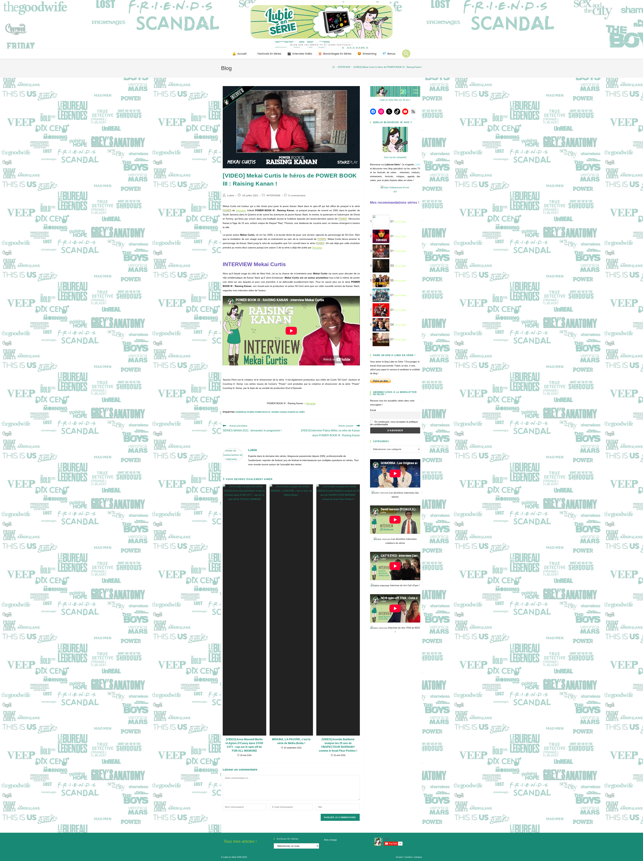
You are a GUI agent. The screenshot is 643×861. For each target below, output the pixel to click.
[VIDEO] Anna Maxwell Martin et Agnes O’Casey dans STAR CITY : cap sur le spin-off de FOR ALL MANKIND (244, 745)
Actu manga (330, 839)
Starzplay (293, 412)
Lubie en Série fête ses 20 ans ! (395, 100)
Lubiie (230, 195)
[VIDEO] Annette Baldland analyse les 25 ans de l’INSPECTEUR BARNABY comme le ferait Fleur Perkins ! (338, 745)
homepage (240, 412)
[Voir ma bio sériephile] (395, 157)
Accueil (399, 857)
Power (250, 412)
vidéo (302, 412)
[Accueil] (333, 67)
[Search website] (406, 53)
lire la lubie (400, 222)
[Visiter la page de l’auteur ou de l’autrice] (233, 454)
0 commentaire (297, 195)
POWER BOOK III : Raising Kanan (271, 412)
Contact (408, 857)
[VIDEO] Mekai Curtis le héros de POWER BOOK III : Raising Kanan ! (387, 67)
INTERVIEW (273, 195)
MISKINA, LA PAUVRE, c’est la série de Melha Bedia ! (291, 741)
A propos (418, 857)
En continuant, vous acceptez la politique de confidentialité (394, 423)
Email (373, 410)
